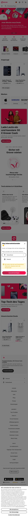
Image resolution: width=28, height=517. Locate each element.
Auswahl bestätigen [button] (14, 273)
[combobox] (14, 255)
